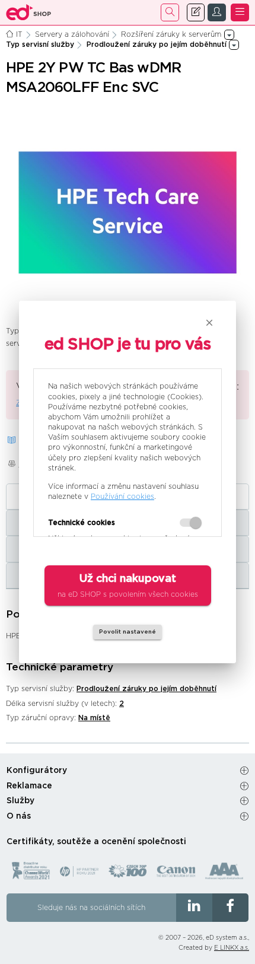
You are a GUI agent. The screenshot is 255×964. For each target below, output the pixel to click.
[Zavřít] (209, 322)
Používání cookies (122, 496)
